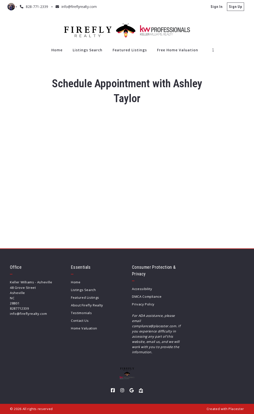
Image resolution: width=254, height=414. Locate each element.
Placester (236, 409)
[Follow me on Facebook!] (113, 390)
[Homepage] (127, 30)
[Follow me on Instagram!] (122, 390)
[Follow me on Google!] (131, 390)
